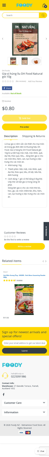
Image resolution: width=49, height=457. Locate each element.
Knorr (5, 272)
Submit (25, 350)
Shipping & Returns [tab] (33, 136)
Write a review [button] (24, 222)
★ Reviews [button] (46, 231)
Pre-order (24, 127)
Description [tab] (11, 136)
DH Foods (6, 70)
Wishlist (7, 101)
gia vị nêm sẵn (17, 144)
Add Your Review (35, 81)
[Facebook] (3, 394)
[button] (8, 81)
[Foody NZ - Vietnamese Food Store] (24, 5)
